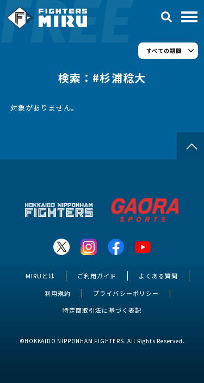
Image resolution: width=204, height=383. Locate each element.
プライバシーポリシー (125, 293)
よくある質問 (158, 275)
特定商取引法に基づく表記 (102, 310)
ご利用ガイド (96, 275)
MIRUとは (40, 275)
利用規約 (58, 293)
